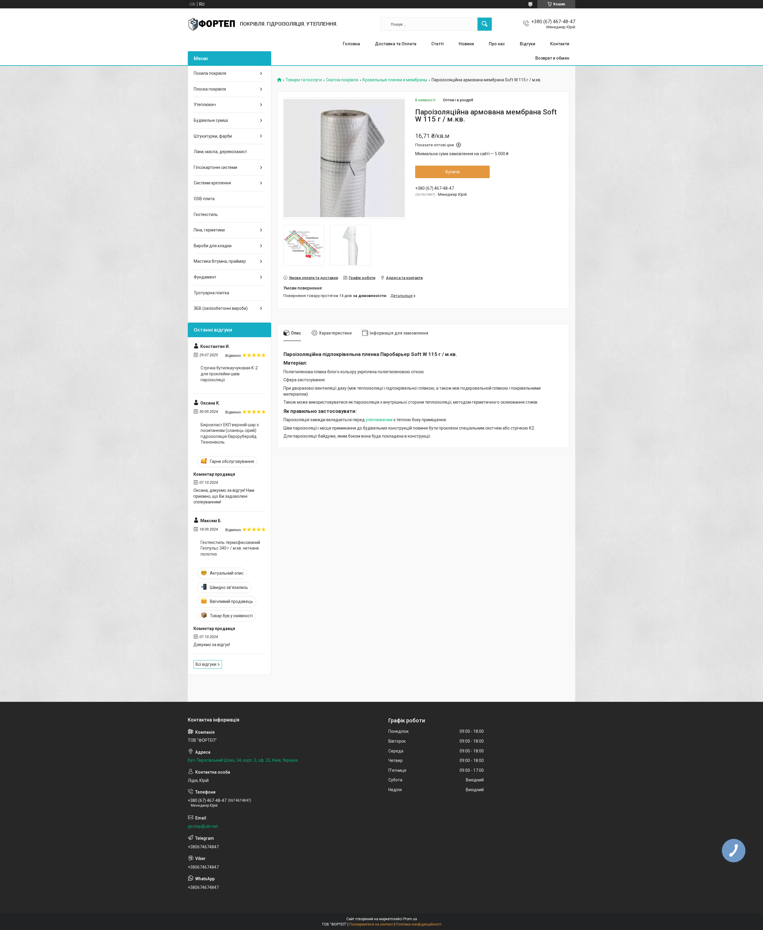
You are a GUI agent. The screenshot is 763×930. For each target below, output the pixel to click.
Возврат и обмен (552, 58)
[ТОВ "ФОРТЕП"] (211, 24)
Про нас (497, 43)
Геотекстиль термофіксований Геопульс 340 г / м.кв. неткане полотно (230, 548)
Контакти (559, 43)
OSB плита (204, 198)
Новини (466, 43)
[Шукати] (484, 24)
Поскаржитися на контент (371, 924)
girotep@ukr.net (203, 826)
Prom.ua (410, 919)
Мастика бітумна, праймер (220, 261)
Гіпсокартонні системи (215, 167)
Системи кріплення (212, 183)
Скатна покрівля (342, 80)
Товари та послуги (304, 80)
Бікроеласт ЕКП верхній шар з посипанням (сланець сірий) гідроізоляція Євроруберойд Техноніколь (230, 433)
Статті (437, 43)
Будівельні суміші (211, 120)
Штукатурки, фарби (213, 136)
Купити (453, 171)
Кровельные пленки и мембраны (394, 80)
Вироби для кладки (213, 245)
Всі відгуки (206, 664)
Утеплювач (205, 104)
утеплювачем (379, 419)
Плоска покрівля (210, 89)
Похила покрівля (210, 73)
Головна (351, 43)
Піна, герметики (209, 230)
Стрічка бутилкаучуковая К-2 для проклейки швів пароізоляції (229, 374)
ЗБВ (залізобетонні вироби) (221, 308)
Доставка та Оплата (395, 43)
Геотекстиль (206, 214)
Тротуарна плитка (211, 292)
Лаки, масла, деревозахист (220, 151)
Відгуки (527, 43)
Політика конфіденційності (418, 924)
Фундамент (205, 277)
